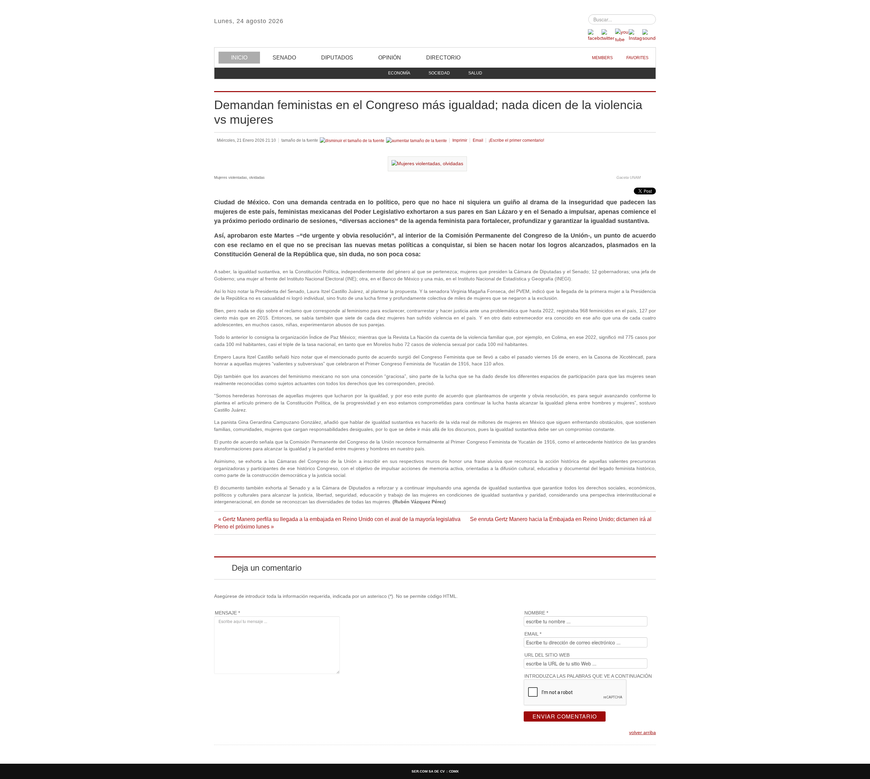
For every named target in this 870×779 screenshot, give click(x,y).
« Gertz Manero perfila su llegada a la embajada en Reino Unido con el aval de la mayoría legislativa (340, 519)
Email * (532, 634)
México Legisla (435, 23)
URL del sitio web (547, 655)
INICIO (239, 57)
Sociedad (439, 73)
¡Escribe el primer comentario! (516, 140)
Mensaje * (227, 613)
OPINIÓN (389, 57)
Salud (475, 73)
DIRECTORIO (443, 57)
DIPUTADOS (337, 57)
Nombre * (536, 613)
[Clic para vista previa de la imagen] (427, 163)
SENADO (284, 57)
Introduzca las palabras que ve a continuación (588, 676)
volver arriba (642, 732)
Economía (399, 73)
